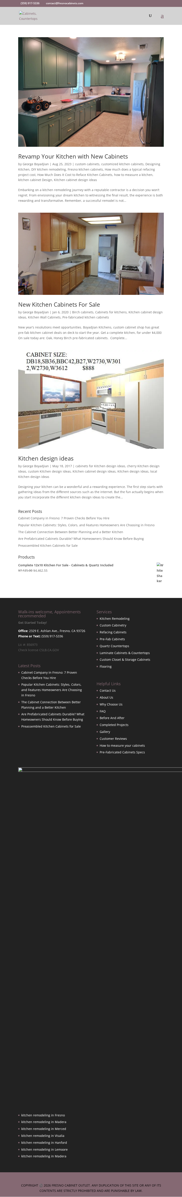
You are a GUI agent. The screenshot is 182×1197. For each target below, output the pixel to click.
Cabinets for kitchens (111, 312)
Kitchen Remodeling (115, 618)
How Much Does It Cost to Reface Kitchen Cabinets (74, 175)
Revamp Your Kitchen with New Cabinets (73, 156)
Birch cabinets (82, 312)
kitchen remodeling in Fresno (43, 1115)
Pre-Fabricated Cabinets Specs (122, 752)
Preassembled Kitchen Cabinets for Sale (48, 545)
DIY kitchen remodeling (48, 169)
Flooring (106, 666)
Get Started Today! (32, 622)
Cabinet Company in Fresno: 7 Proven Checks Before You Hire (63, 518)
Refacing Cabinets (113, 632)
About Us (106, 697)
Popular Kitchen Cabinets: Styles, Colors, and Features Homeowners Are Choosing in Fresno (86, 525)
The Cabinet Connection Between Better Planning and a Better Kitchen (70, 532)
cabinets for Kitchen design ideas (100, 466)
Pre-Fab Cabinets (112, 639)
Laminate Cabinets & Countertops (125, 653)
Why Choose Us (111, 704)
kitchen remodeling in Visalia (42, 1136)
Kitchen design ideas (45, 458)
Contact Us (108, 690)
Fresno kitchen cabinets (85, 169)
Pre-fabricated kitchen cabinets (85, 317)
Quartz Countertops (114, 646)
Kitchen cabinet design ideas (75, 180)
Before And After (112, 718)
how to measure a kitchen (133, 175)
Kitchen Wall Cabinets (44, 317)
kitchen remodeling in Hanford (44, 1142)
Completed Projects (114, 725)
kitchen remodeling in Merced (43, 1129)
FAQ (103, 711)
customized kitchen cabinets (122, 164)
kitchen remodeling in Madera (43, 1122)
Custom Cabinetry (113, 625)
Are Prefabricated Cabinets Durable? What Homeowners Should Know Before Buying (81, 538)
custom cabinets (87, 164)
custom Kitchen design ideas (49, 471)
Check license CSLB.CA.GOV (38, 650)
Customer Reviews (113, 738)
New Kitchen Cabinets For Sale (59, 304)
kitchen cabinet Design (35, 180)
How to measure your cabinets (122, 745)
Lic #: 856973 (28, 644)
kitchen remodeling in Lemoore (44, 1149)
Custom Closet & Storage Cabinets (125, 659)
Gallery (105, 732)
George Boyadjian (36, 164)
